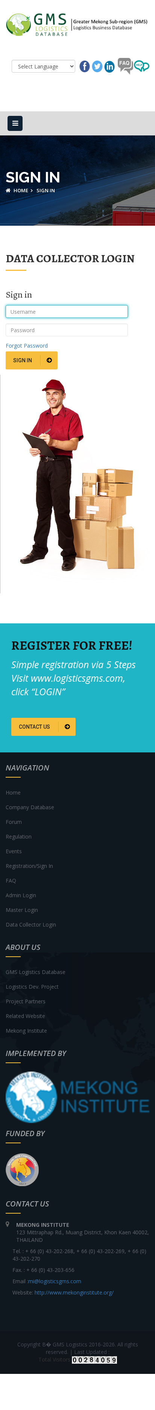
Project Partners (26, 1001)
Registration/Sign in (29, 865)
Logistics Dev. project (32, 986)
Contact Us (35, 727)
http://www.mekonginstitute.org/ (74, 1292)
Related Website (25, 1016)
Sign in (23, 360)
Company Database (30, 807)
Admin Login (21, 895)
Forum (14, 821)
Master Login (22, 909)
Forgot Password (27, 345)
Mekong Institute (26, 1030)
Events (14, 851)
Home (20, 190)
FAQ (11, 880)
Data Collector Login (31, 924)
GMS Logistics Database (35, 971)
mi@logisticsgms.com (54, 1281)
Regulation (19, 836)
